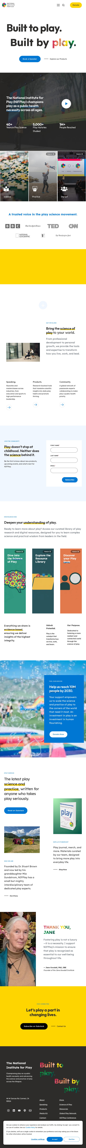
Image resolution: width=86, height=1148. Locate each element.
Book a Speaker (30, 59)
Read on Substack (16, 810)
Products (43, 1109)
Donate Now (58, 734)
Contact (43, 1118)
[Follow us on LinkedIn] (14, 1110)
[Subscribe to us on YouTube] (19, 1110)
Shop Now (63, 869)
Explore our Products (58, 59)
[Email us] (30, 1110)
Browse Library (52, 607)
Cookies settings (38, 1139)
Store (61, 1100)
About (42, 1100)
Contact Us (61, 1026)
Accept (54, 1139)
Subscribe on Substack (34, 1026)
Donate (76, 5)
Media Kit (44, 1113)
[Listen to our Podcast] (25, 1110)
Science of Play (65, 1105)
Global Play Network (67, 1113)
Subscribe (69, 480)
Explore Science (24, 607)
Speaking (43, 1105)
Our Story (13, 896)
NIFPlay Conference (67, 1118)
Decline (72, 1139)
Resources (63, 1109)
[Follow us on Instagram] (8, 1110)
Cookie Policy (30, 1127)
